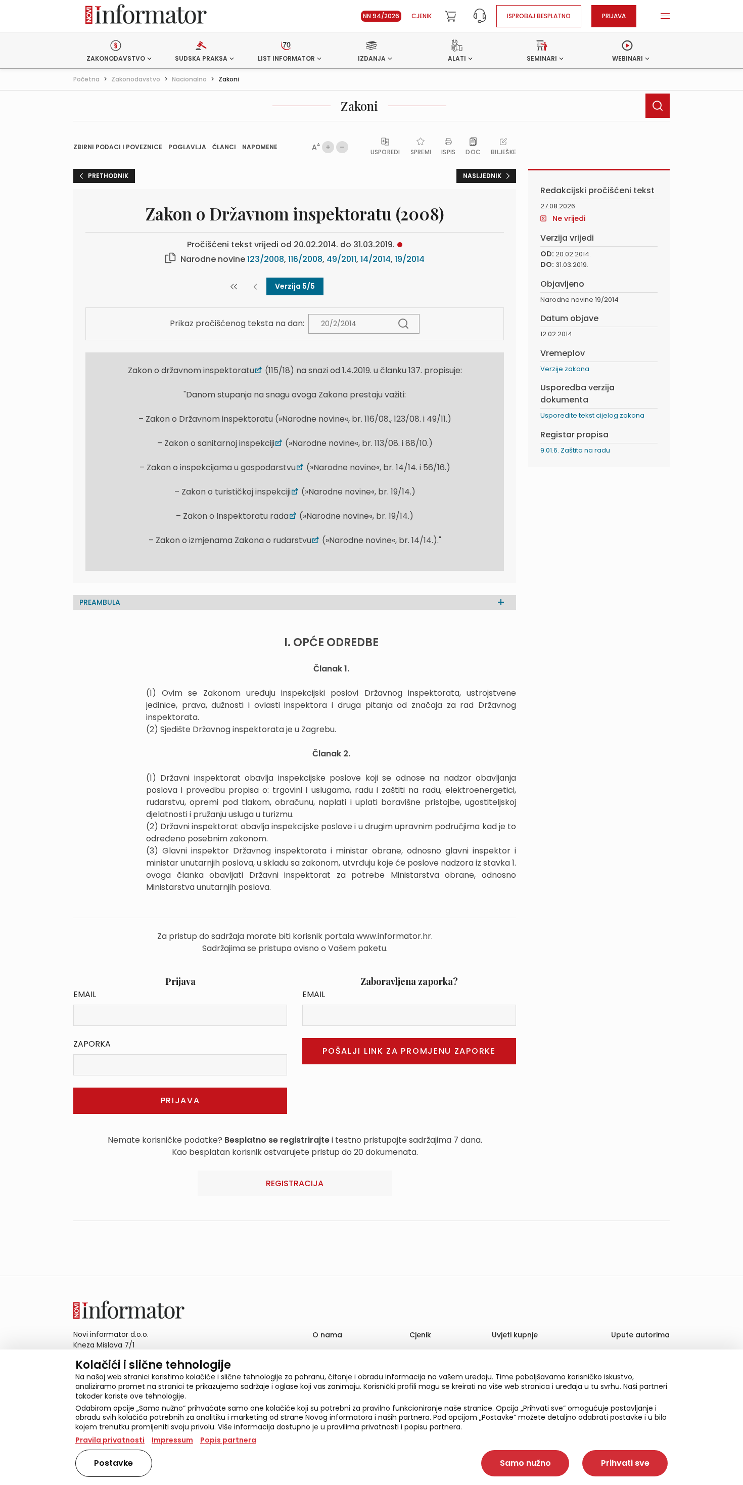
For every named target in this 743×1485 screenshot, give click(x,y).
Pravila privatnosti (110, 1440)
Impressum (172, 1440)
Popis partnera (228, 1440)
